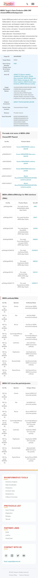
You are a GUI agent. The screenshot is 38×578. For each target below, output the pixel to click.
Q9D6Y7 (16, 102)
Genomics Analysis (11, 482)
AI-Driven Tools (10, 491)
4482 (15, 63)
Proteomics (9, 488)
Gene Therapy (10, 510)
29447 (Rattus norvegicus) (21, 80)
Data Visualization (11, 485)
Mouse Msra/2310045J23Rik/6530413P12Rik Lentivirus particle (26, 185)
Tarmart (8, 519)
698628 (35, 239)
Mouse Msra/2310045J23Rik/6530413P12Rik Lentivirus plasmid (26, 177)
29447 (35, 217)
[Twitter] (18, 556)
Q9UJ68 (31, 102)
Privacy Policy (13, 575)
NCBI (7, 532)
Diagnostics (9, 513)
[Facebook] (6, 556)
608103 (35, 261)
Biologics (8, 516)
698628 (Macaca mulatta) (27, 83)
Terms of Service (24, 575)
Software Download (11, 497)
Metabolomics (10, 494)
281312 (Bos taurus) (30, 78)
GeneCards (9, 538)
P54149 (21, 102)
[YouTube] (24, 556)
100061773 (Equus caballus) (22, 74)
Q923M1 (26, 102)
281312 (35, 272)
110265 (35, 228)
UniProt (8, 535)
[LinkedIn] (12, 556)
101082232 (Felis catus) (21, 76)
